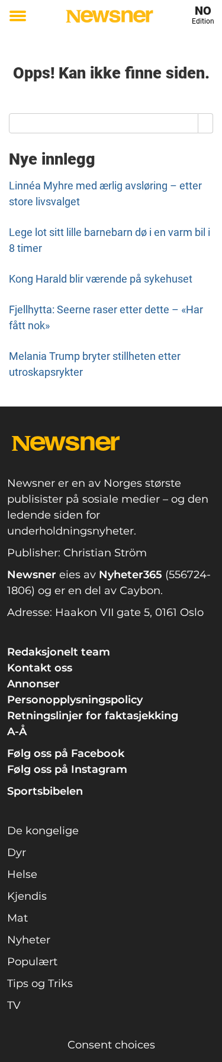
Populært (32, 961)
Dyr (16, 852)
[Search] (205, 123)
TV (14, 1005)
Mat (17, 918)
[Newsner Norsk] (109, 16)
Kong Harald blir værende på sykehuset (100, 279)
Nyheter (28, 939)
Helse (22, 874)
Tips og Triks (40, 983)
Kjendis (27, 896)
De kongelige (43, 830)
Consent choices (111, 1044)
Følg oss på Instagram (67, 769)
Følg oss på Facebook (65, 753)
